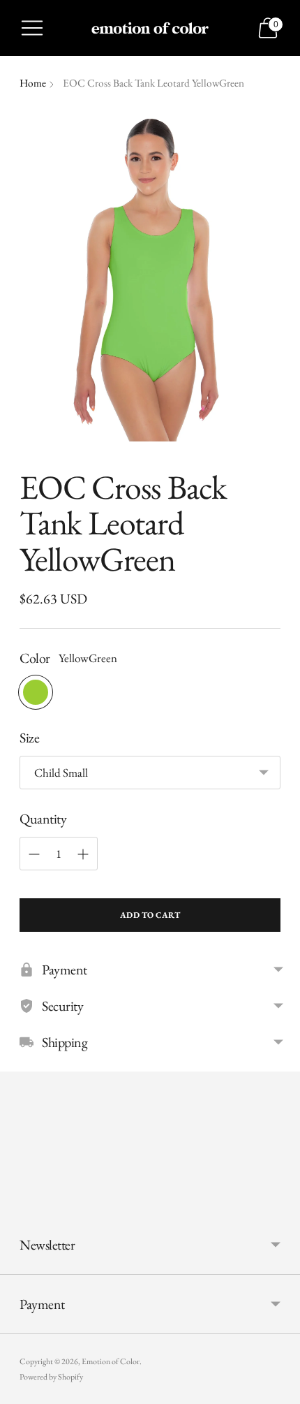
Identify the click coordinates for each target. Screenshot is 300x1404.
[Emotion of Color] (150, 28)
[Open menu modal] (32, 27)
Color (35, 658)
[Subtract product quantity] (34, 854)
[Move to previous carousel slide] (19, 1204)
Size (29, 738)
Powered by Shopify (51, 1376)
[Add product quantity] (83, 854)
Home (33, 83)
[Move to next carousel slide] (280, 1204)
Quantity (43, 819)
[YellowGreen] (35, 692)
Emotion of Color (111, 1361)
